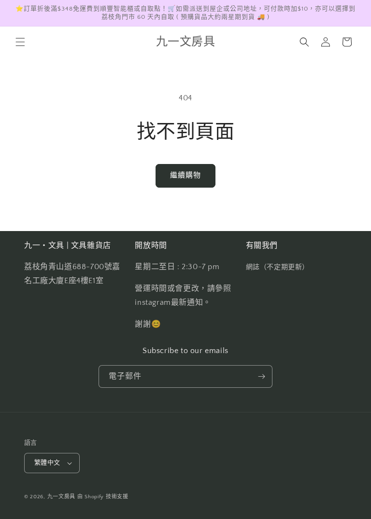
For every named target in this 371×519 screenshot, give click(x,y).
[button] (20, 42)
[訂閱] (261, 376)
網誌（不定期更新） (277, 267)
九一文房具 (61, 497)
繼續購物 (185, 175)
